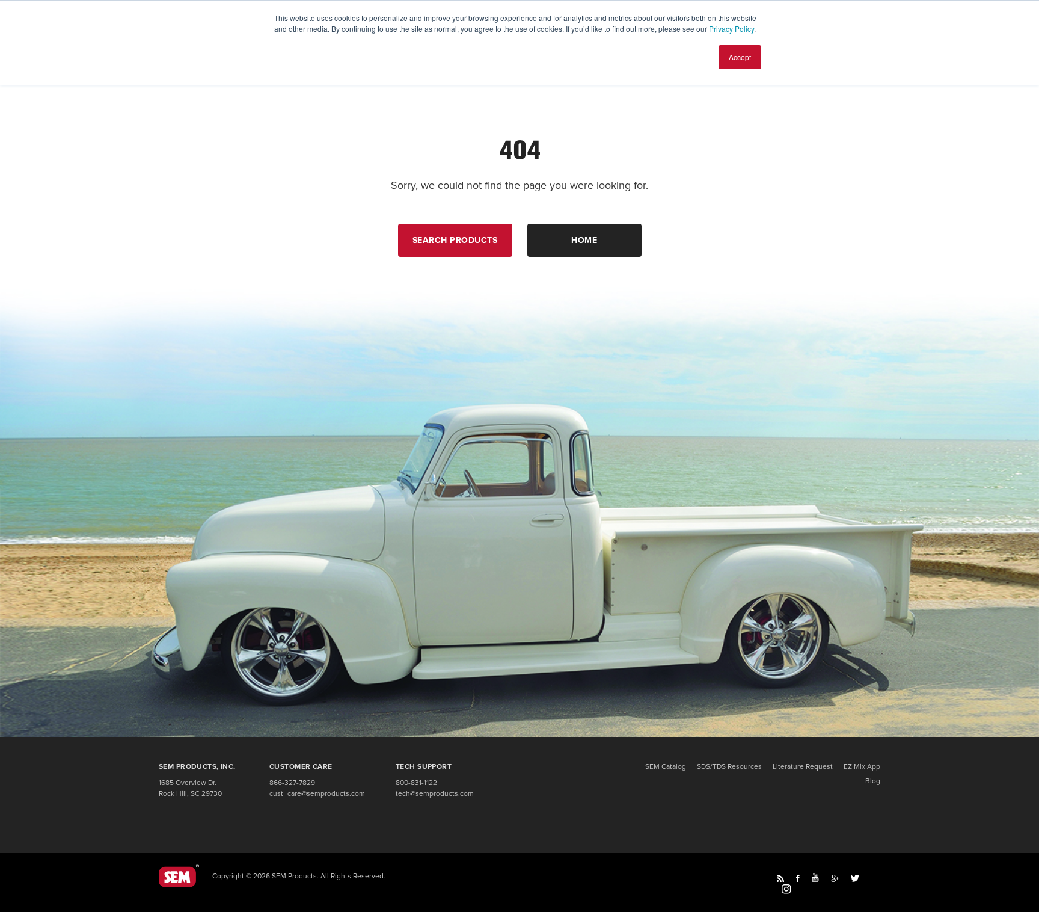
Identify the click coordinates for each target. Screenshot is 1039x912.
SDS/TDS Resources (729, 766)
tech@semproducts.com (435, 793)
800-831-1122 (416, 782)
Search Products (455, 240)
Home (584, 240)
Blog (872, 781)
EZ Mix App (862, 766)
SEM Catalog (665, 766)
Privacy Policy (731, 28)
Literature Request (803, 766)
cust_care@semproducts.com (317, 793)
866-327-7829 (292, 782)
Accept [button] (740, 57)
